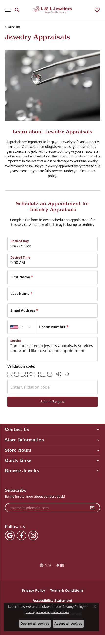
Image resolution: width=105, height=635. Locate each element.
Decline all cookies (35, 623)
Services (14, 27)
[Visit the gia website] (45, 565)
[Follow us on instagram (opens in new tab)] (33, 535)
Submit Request (52, 402)
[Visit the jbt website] (60, 565)
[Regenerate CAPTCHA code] (67, 374)
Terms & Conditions (66, 590)
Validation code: (21, 366)
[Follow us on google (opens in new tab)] (10, 535)
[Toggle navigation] (7, 10)
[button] (17, 10)
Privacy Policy (33, 590)
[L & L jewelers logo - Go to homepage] (52, 10)
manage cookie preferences (47, 612)
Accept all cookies (68, 623)
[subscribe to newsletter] (92, 507)
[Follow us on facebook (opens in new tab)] (21, 535)
